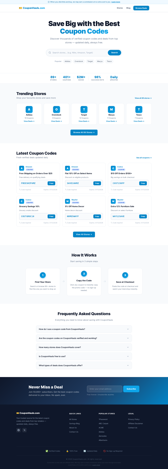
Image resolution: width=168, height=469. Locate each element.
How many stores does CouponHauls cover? (60, 347)
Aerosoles (103, 436)
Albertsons (103, 440)
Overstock (79, 61)
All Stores (73, 419)
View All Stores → (84, 234)
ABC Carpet (103, 423)
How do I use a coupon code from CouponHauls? (62, 329)
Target (90, 61)
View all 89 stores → (143, 98)
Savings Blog (74, 423)
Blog (128, 8)
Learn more (115, 2)
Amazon (29, 167)
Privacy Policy (133, 419)
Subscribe (131, 389)
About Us (73, 428)
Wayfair (74, 200)
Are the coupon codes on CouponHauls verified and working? (68, 338)
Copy (51, 183)
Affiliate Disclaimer (135, 423)
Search (114, 52)
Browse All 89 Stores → (84, 132)
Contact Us (73, 432)
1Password (103, 419)
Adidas (67, 61)
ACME (101, 428)
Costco (120, 167)
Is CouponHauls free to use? (52, 356)
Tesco (109, 61)
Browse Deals (141, 8)
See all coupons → (144, 158)
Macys (99, 61)
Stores (120, 8)
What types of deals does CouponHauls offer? (61, 365)
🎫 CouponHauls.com (28, 413)
